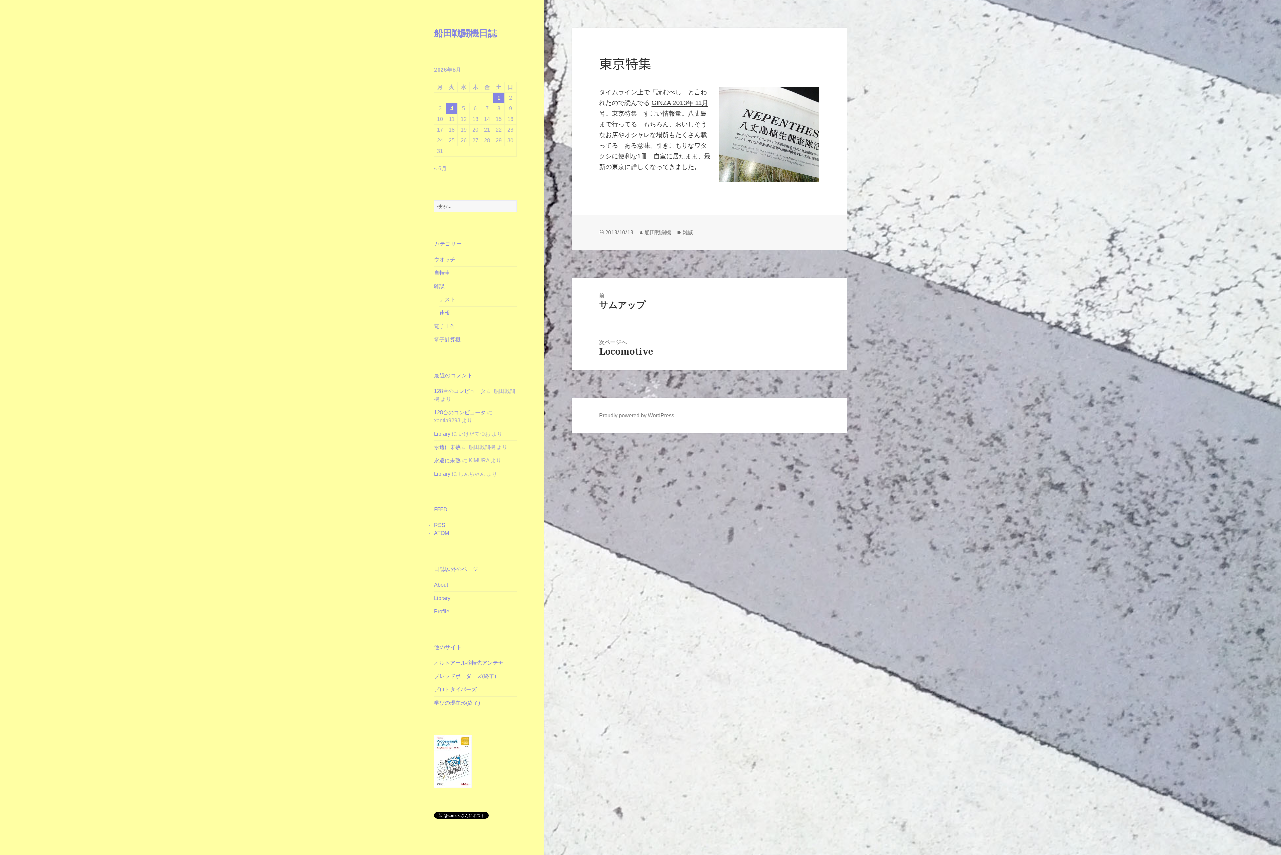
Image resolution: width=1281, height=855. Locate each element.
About (441, 585)
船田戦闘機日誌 (465, 33)
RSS (439, 525)
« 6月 (440, 168)
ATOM (441, 533)
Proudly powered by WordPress (636, 415)
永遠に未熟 (447, 447)
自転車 (442, 273)
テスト (447, 299)
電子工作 (444, 326)
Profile (441, 611)
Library (442, 434)
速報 (444, 313)
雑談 (439, 286)
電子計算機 (447, 339)
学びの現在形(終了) (457, 703)
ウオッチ (444, 259)
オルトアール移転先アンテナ (468, 663)
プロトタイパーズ (455, 689)
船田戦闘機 (658, 232)
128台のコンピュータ (460, 391)
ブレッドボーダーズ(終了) (465, 676)
